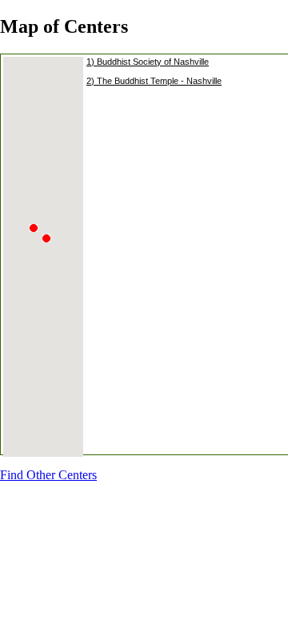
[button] (50, 248)
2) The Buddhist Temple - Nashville (154, 81)
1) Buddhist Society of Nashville (147, 61)
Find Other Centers (48, 475)
